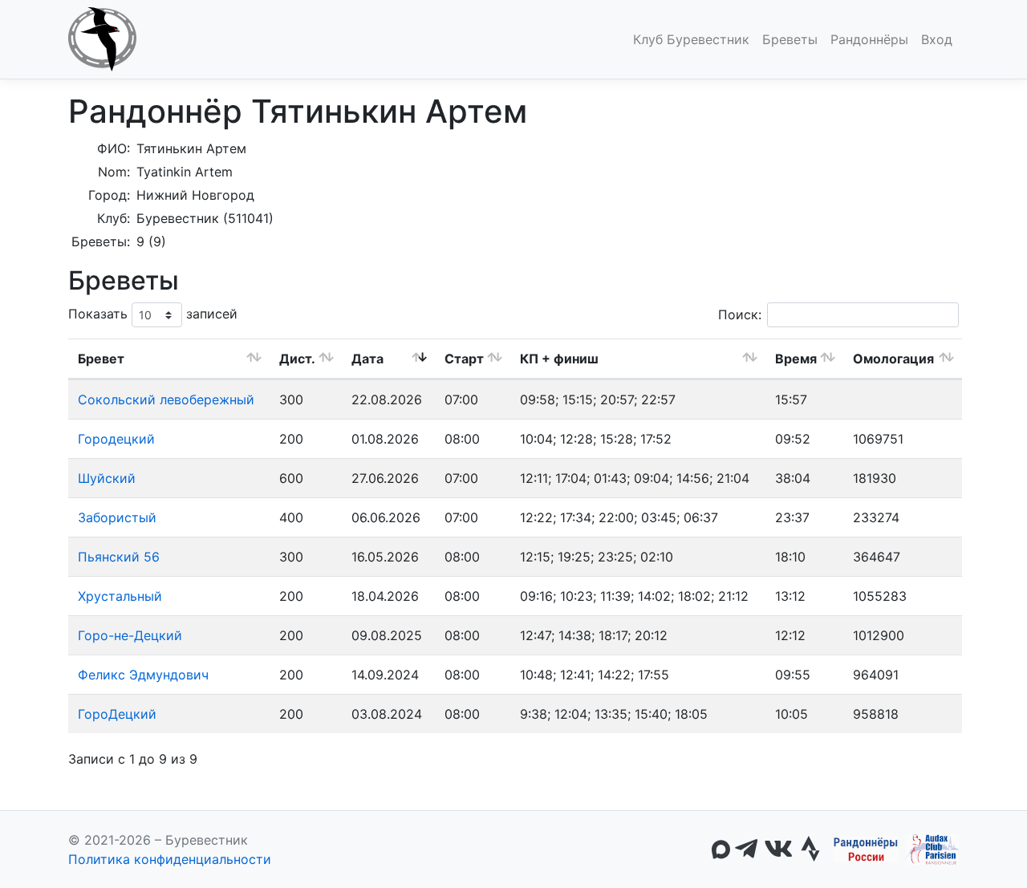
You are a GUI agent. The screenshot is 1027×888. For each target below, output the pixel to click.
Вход (936, 39)
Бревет (101, 359)
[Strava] (810, 849)
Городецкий (116, 439)
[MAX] (721, 849)
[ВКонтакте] (778, 849)
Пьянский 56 (119, 557)
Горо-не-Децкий (130, 635)
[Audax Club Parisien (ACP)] (932, 849)
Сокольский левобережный (166, 399)
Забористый (117, 517)
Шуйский (107, 478)
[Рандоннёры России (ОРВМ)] (866, 849)
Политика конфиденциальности (169, 859)
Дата (367, 359)
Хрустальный (120, 596)
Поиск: (739, 314)
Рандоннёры (869, 39)
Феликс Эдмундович (143, 675)
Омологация (893, 359)
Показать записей (152, 314)
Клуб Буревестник (691, 39)
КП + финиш (559, 359)
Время (796, 359)
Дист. (297, 359)
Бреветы (790, 39)
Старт (464, 359)
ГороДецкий (117, 714)
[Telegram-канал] (746, 849)
